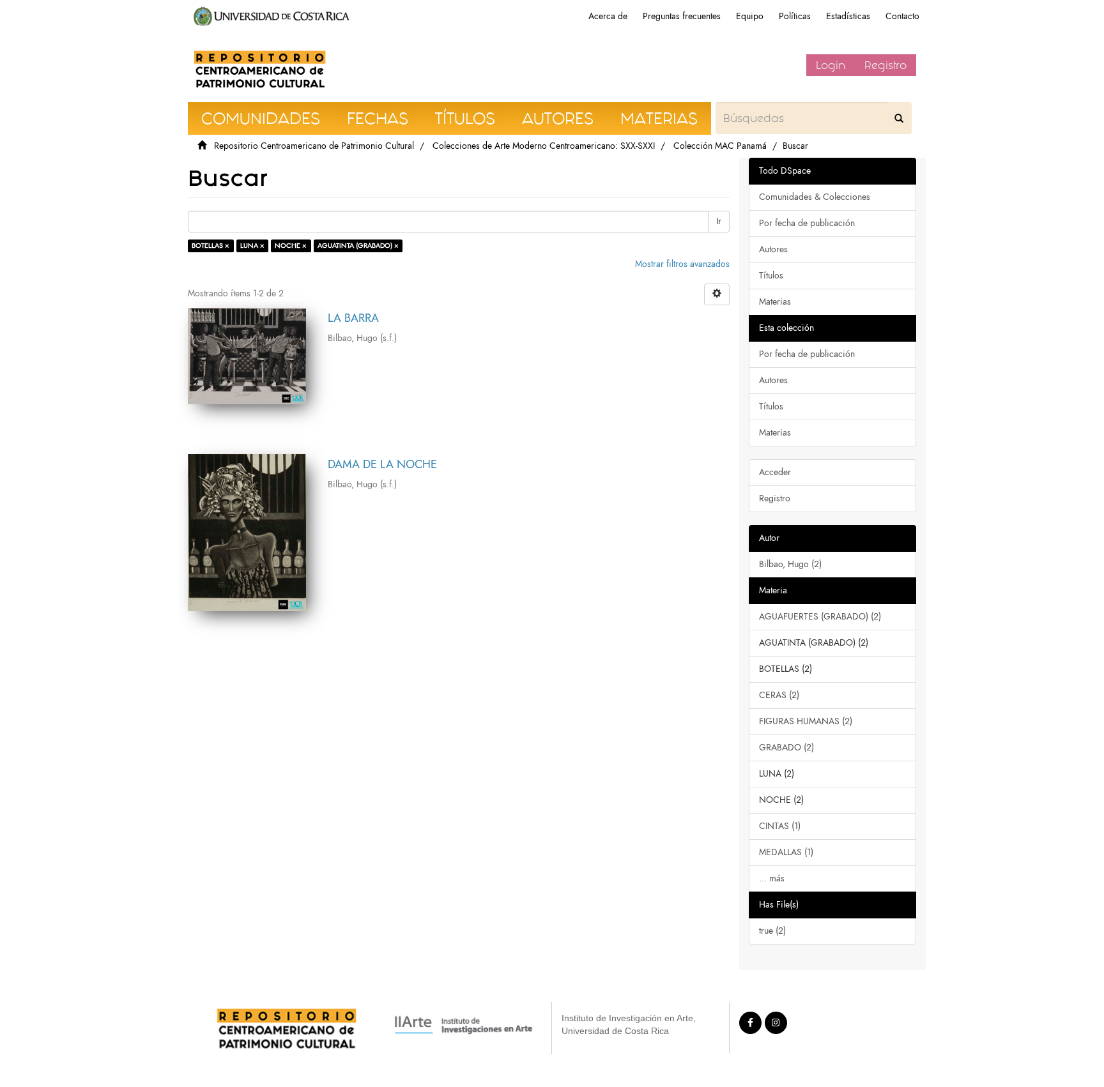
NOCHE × (291, 245)
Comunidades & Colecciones (814, 197)
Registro (885, 65)
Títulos (771, 276)
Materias (775, 302)
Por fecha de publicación (807, 223)
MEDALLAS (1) (786, 852)
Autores (773, 249)
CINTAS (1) (780, 826)
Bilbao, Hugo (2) (790, 564)
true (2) (772, 931)
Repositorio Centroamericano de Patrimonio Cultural (314, 146)
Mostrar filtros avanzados (682, 264)
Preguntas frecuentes (682, 16)
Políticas (795, 16)
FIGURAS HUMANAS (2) (805, 721)
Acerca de (607, 16)
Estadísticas (848, 16)
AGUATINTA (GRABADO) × (358, 245)
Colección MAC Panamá (720, 146)
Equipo (749, 16)
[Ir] (899, 118)
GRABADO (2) (786, 747)
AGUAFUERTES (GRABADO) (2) (820, 617)
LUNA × (252, 245)
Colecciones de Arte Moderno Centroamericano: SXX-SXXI (544, 146)
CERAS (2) (779, 695)
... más (772, 878)
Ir (718, 221)
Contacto (902, 16)
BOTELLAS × (210, 245)
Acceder (775, 472)
